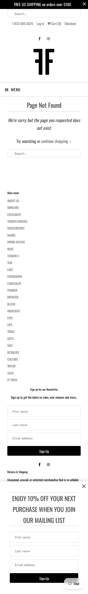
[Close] (84, 486)
